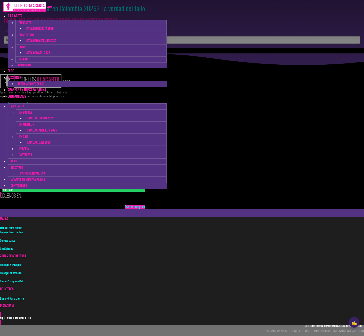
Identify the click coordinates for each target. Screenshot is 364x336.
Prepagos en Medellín (11, 273)
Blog (14, 161)
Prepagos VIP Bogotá (10, 265)
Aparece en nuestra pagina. (27, 90)
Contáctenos (6, 249)
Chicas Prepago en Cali (11, 281)
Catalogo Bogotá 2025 (40, 29)
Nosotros (14, 78)
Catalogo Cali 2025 (38, 53)
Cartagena (24, 65)
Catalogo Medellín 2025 (41, 41)
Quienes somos (7, 240)
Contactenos (17, 97)
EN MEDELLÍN (26, 35)
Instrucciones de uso (32, 173)
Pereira (23, 59)
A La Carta (15, 16)
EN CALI (23, 47)
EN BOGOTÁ (25, 23)
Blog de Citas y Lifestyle (12, 298)
